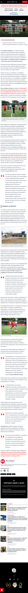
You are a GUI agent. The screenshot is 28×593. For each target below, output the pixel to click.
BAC (13, 474)
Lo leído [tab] (9, 504)
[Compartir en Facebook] (5, 471)
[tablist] (14, 504)
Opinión (10, 5)
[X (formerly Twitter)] (14, 579)
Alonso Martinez (10, 511)
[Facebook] (10, 579)
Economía (3, 474)
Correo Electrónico (6, 489)
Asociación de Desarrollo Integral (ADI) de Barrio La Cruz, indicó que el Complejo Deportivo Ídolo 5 (14, 90)
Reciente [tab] (3, 504)
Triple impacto (14, 22)
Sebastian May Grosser (11, 533)
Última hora (4, 5)
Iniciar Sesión (24, 1)
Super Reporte (10, 515)
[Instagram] (18, 579)
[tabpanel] (14, 530)
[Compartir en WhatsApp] (1, 471)
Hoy (8, 525)
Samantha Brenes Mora (11, 522)
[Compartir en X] (8, 471)
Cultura (21, 5)
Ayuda (14, 575)
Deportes (16, 5)
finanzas (9, 474)
